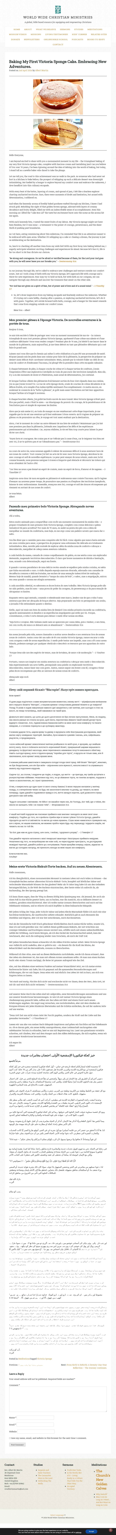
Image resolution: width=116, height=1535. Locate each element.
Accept (91, 1531)
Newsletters (32, 39)
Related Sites (99, 34)
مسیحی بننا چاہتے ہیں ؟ (30, 1364)
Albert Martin (41, 70)
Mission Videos (18, 34)
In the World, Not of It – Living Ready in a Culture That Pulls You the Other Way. (74, 1478)
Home (17, 29)
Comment (14, 1385)
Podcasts (77, 39)
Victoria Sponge (44, 1358)
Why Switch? (101, 1494)
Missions (36, 34)
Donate (15, 39)
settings (78, 1533)
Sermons (65, 29)
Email (12, 1424)
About (28, 29)
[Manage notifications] (110, 1530)
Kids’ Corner (79, 34)
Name (12, 1417)
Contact (58, 44)
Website (13, 1431)
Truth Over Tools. (74, 1470)
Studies (78, 29)
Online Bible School (56, 39)
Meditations (94, 29)
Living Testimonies (56, 34)
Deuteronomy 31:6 (67, 261)
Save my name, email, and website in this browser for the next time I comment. (49, 1438)
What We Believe (46, 29)
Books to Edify (96, 39)
